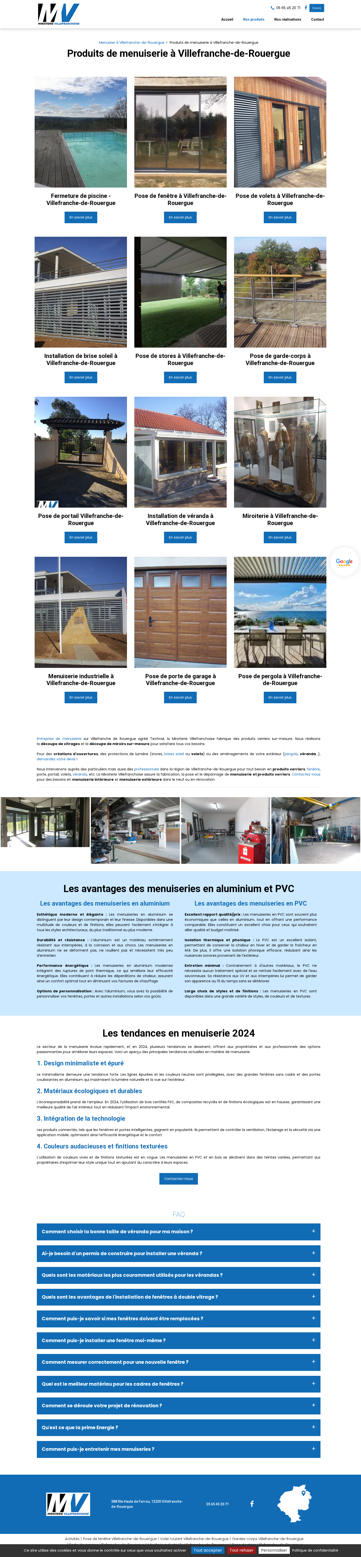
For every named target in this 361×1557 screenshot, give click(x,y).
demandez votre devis (56, 759)
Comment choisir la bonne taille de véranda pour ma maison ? (117, 1231)
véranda (80, 774)
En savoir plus (80, 217)
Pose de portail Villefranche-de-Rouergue (81, 520)
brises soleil (174, 753)
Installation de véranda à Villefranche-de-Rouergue (180, 520)
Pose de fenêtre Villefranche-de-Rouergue (120, 1538)
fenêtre (313, 769)
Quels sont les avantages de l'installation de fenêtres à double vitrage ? (130, 1297)
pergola (291, 753)
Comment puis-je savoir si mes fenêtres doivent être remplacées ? (122, 1318)
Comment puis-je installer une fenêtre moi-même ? (104, 1340)
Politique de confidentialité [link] (315, 1550)
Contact (317, 19)
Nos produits (253, 19)
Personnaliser (274, 1550)
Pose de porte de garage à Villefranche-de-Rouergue (180, 680)
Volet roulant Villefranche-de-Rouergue (194, 1538)
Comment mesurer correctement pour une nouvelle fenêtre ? (115, 1362)
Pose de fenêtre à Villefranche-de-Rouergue (180, 199)
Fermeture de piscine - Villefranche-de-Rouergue (80, 199)
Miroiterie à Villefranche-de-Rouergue (280, 520)
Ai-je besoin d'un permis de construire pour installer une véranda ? (122, 1253)
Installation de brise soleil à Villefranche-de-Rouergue (80, 360)
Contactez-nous (306, 774)
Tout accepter (208, 1550)
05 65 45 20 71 (217, 1504)
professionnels (146, 769)
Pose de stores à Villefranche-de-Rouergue (180, 360)
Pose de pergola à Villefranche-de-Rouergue (280, 680)
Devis (316, 8)
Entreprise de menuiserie (59, 738)
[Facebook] (306, 8)
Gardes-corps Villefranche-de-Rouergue (268, 1538)
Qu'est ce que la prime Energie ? (80, 1427)
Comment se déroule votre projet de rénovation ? (102, 1405)
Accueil (227, 19)
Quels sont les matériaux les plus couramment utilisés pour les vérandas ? (132, 1275)
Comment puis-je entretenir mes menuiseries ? (98, 1449)
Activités (72, 1538)
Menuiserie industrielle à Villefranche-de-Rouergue (80, 680)
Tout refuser (241, 1550)
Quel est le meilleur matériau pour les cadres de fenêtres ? (112, 1384)
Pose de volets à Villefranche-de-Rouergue (280, 199)
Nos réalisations (287, 19)
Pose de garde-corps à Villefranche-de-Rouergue (280, 360)
